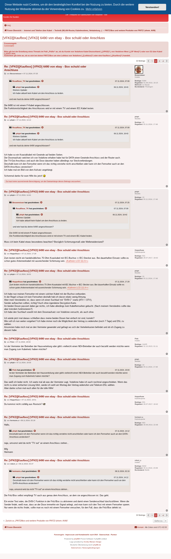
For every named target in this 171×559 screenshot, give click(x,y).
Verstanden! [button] (152, 7)
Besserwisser (18, 203)
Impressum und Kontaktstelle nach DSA (81, 535)
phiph (18, 87)
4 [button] (163, 61)
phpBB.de (97, 545)
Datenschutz (104, 535)
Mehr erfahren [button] (94, 9)
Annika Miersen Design (92, 542)
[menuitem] (7, 25)
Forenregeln (9, 45)
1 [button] (152, 61)
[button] (148, 61)
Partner (114, 535)
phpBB (76, 539)
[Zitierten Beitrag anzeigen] (42, 81)
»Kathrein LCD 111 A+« (77, 261)
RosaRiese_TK (18, 81)
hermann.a (17, 471)
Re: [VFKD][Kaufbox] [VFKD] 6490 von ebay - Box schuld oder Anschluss (45, 68)
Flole (14, 370)
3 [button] (159, 61)
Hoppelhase (17, 282)
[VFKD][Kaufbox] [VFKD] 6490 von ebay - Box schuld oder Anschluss (54, 38)
